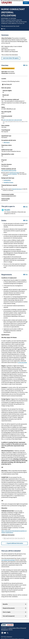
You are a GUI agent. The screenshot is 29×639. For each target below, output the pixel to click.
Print (4, 28)
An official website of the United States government (13, 0)
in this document (22, 362)
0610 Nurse (7, 142)
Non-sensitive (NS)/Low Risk (8, 170)
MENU (26, 2)
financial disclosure (17, 189)
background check (14, 172)
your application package (8, 560)
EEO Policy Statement (6, 636)
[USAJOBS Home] (7, 2)
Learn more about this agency (11, 58)
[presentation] (15, 84)
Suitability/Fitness (8, 182)
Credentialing (7, 180)
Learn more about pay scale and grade (12, 119)
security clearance (12, 174)
